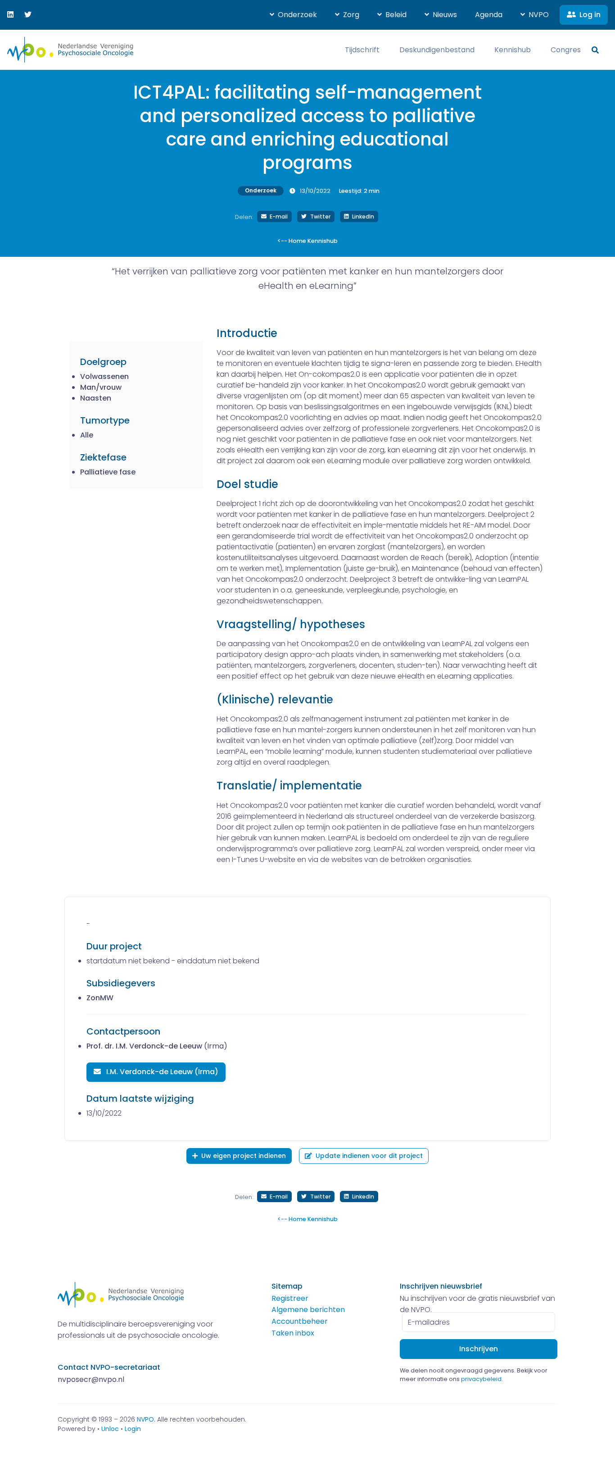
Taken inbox (292, 1333)
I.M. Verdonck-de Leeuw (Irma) (161, 1072)
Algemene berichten (308, 1309)
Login (133, 1428)
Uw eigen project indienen (243, 1155)
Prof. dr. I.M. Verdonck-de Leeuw (144, 1046)
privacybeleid (481, 1379)
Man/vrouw (101, 387)
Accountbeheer (299, 1321)
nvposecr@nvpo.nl (91, 1379)
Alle (86, 435)
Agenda (488, 14)
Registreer (289, 1298)
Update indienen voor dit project (369, 1155)
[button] (293, 15)
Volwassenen (104, 376)
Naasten (95, 398)
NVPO (145, 1419)
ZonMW (99, 998)
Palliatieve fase (108, 472)
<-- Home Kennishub (307, 241)
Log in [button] (590, 14)
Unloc (110, 1428)
